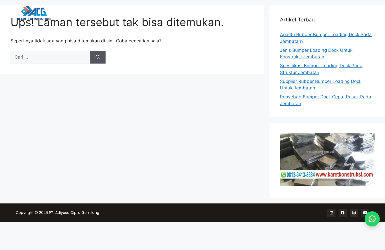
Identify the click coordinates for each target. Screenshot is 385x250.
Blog (360, 13)
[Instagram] (354, 213)
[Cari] (98, 57)
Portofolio (301, 13)
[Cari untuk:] (50, 57)
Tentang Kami (334, 13)
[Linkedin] (331, 213)
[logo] (63, 12)
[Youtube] (365, 213)
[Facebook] (343, 213)
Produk (275, 13)
